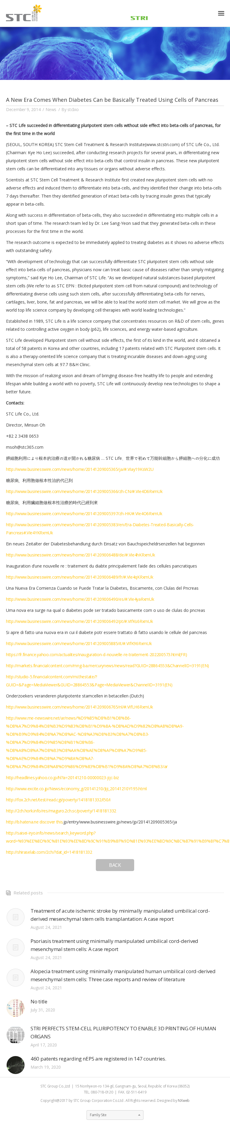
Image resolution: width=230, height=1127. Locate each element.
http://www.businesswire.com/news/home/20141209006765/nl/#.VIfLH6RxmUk (79, 707)
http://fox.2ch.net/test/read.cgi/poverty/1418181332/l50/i (58, 800)
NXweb (184, 1100)
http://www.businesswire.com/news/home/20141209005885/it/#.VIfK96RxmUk (79, 643)
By (69, 109)
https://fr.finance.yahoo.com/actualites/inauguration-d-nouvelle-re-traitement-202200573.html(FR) (96, 654)
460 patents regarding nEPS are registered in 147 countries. (98, 1058)
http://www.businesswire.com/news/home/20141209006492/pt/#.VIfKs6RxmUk (79, 621)
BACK (115, 865)
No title (39, 1001)
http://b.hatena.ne (23, 822)
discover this (51, 822)
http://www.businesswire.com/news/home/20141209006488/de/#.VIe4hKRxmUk (80, 555)
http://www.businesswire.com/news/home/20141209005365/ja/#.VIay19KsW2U (79, 469)
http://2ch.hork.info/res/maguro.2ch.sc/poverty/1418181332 (61, 811)
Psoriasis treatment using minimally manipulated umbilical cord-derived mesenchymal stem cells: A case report (114, 945)
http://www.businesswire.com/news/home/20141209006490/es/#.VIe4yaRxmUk (80, 599)
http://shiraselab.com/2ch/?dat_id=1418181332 (49, 852)
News (51, 109)
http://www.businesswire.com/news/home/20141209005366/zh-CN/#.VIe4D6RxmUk (84, 491)
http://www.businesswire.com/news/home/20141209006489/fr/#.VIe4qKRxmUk (79, 577)
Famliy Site (98, 1114)
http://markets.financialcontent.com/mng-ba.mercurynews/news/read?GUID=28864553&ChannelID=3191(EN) (107, 665)
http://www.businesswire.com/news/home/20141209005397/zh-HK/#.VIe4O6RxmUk (84, 513)
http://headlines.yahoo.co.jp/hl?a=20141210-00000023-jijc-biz (62, 777)
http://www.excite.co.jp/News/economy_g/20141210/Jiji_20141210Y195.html (76, 788)
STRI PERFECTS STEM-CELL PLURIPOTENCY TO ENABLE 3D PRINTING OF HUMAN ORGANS (123, 1032)
